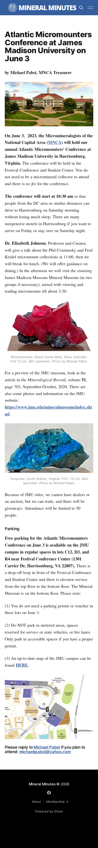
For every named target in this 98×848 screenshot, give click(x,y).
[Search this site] (81, 7)
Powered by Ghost (49, 811)
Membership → (57, 801)
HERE (22, 665)
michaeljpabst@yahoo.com (45, 751)
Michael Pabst (47, 747)
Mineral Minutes (42, 784)
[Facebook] (49, 793)
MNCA (54, 142)
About (36, 801)
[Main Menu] (90, 7)
